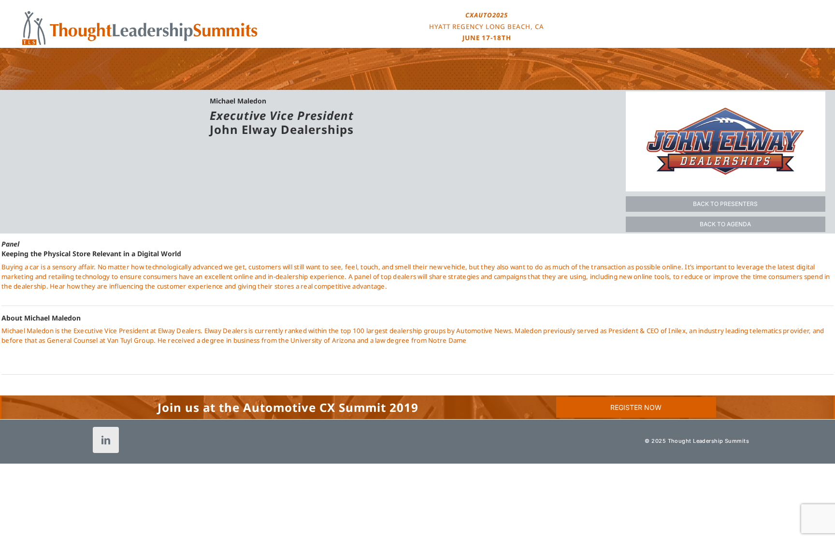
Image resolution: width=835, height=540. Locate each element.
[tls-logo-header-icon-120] (140, 14)
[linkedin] (106, 440)
